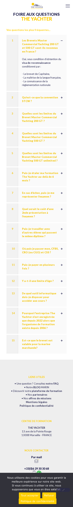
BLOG (36, 387)
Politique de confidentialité (37, 405)
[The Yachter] (36, 6)
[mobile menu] (67, 6)
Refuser (49, 495)
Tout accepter (29, 495)
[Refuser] (63, 490)
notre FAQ (52, 383)
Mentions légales (36, 402)
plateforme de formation (47, 390)
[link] (36, 63)
